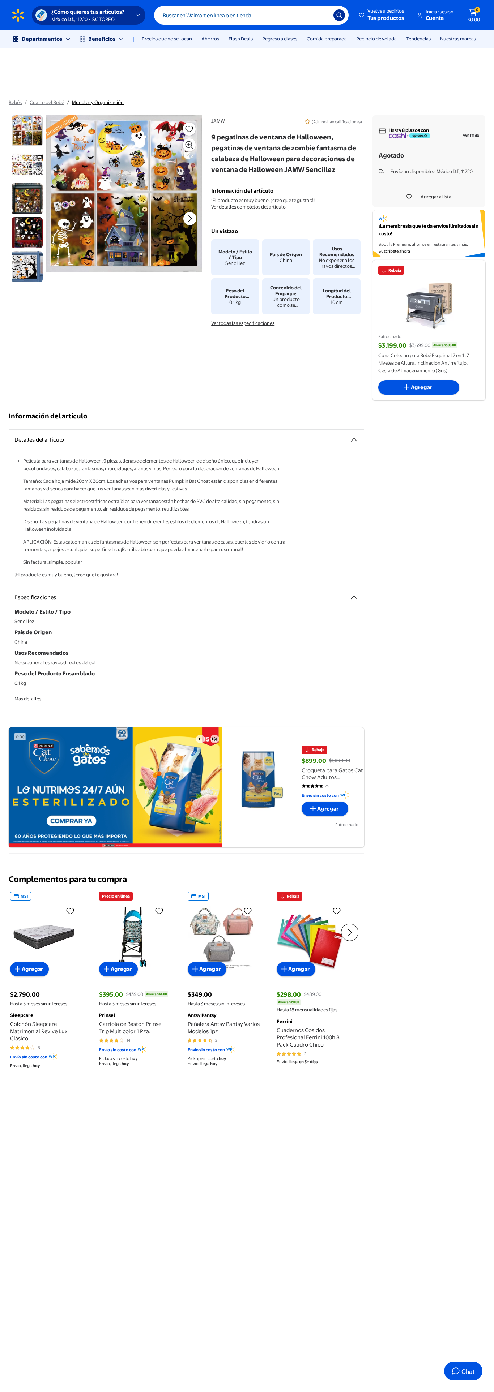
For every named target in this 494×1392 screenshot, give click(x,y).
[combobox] (251, 15)
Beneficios (101, 38)
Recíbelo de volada (376, 39)
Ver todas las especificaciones (242, 323)
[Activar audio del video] (215, 739)
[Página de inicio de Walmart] (18, 15)
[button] (382, 15)
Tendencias (418, 39)
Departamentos (42, 38)
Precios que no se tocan (167, 39)
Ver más (471, 135)
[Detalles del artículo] (354, 440)
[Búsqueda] (339, 15)
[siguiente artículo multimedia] (189, 218)
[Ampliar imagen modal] (189, 144)
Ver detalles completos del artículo (248, 207)
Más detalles (27, 698)
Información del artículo (48, 416)
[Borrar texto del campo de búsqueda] (322, 15)
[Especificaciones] (354, 597)
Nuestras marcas (458, 39)
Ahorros (210, 39)
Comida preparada (327, 39)
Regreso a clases (279, 39)
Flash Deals (241, 39)
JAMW (218, 121)
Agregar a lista (436, 196)
